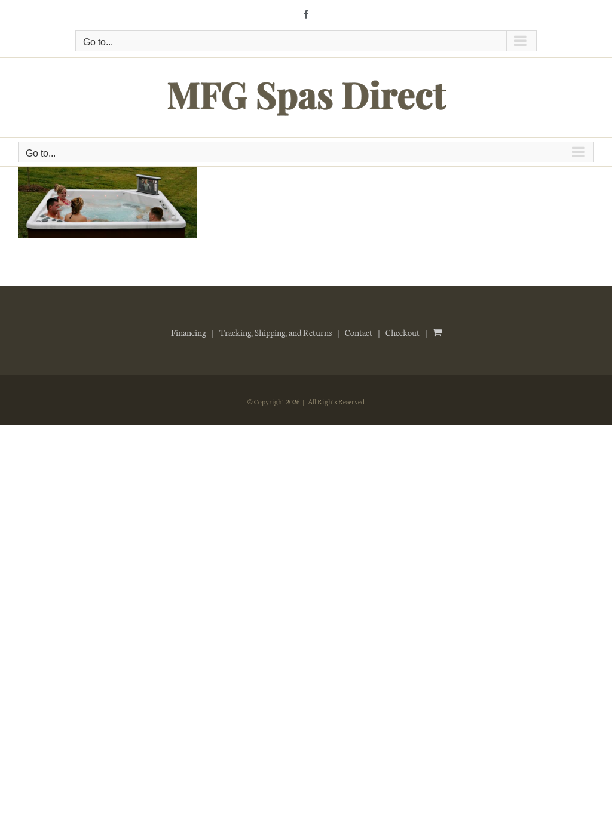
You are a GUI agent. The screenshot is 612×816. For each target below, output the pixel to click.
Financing (188, 332)
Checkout (402, 332)
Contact (358, 332)
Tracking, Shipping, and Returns (275, 332)
